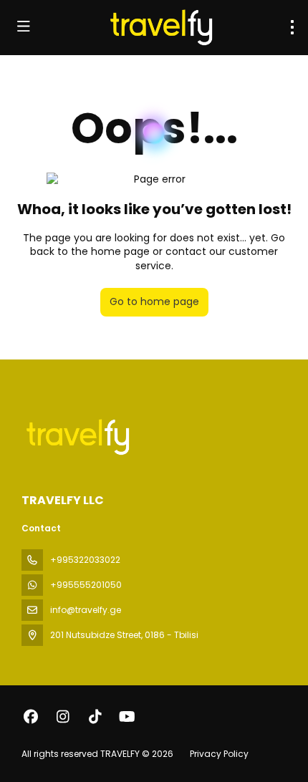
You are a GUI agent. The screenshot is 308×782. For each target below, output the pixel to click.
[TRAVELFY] (76, 437)
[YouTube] (127, 717)
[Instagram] (63, 717)
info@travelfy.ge (85, 610)
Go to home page (154, 301)
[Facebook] (30, 717)
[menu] (292, 27)
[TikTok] (95, 717)
